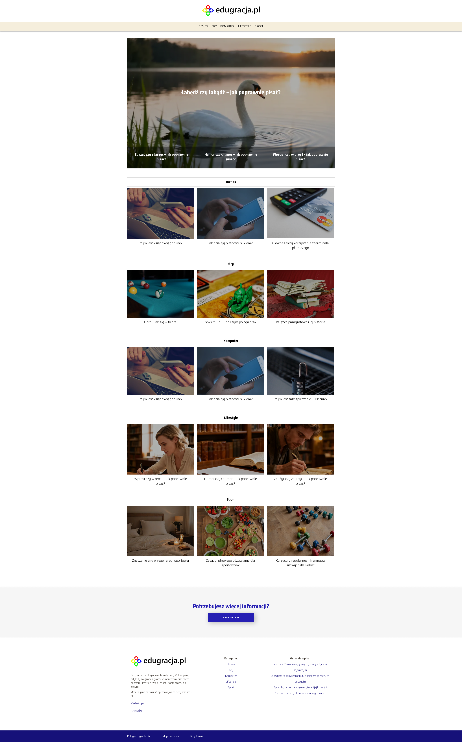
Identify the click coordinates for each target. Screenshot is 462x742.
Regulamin (196, 736)
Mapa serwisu (171, 736)
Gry (214, 26)
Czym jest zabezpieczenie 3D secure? (300, 399)
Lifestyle (244, 26)
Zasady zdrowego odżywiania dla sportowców (230, 562)
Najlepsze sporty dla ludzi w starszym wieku (300, 693)
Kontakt (136, 710)
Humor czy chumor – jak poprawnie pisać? (231, 156)
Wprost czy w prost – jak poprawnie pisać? (300, 156)
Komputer (227, 26)
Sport (259, 26)
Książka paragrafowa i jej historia (300, 322)
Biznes (203, 26)
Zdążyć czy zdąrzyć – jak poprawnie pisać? (161, 156)
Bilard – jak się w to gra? (160, 322)
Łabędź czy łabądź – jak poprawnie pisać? (231, 92)
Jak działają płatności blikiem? (230, 243)
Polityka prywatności (139, 736)
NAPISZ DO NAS (231, 617)
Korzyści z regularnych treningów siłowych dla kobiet (300, 562)
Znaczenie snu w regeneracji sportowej (160, 560)
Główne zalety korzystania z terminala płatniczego (300, 245)
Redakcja (137, 703)
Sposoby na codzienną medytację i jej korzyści (300, 687)
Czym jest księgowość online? (160, 243)
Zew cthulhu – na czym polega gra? (230, 322)
